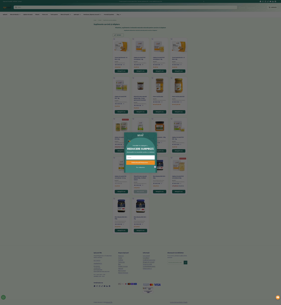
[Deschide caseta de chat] (278, 297)
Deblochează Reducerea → (140, 163)
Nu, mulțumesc (140, 167)
